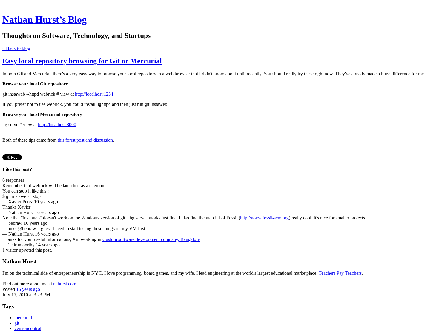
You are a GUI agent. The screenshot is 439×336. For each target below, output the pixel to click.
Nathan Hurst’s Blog (44, 19)
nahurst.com (64, 283)
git (16, 323)
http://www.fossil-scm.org (264, 217)
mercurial (23, 317)
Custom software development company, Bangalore (151, 239)
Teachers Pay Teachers (340, 273)
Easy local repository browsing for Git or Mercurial (82, 61)
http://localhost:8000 (57, 124)
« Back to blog (16, 48)
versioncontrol (27, 328)
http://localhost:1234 (94, 94)
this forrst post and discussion (85, 140)
